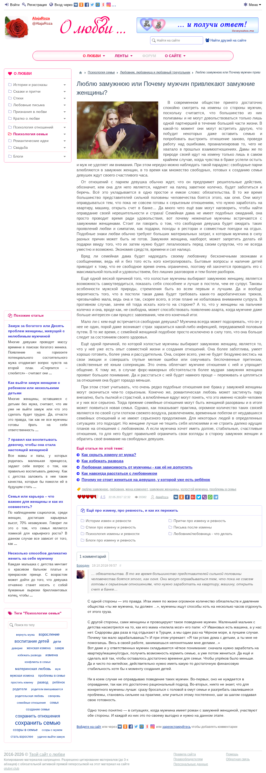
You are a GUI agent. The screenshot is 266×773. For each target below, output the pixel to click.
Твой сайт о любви (47, 754)
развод (42, 682)
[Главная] (80, 73)
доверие (17, 648)
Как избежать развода (102, 461)
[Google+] (193, 497)
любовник (117, 489)
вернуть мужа (25, 634)
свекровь (54, 695)
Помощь (232, 754)
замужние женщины (164, 489)
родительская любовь (29, 695)
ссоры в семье (25, 730)
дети (57, 641)
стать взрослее (22, 736)
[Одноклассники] (181, 497)
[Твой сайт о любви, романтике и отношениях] (92, 24)
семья (54, 702)
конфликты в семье (38, 661)
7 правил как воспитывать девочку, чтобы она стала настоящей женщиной (32, 444)
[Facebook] (187, 497)
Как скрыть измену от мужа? (109, 454)
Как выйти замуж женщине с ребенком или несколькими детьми (34, 388)
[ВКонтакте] (176, 497)
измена (51, 655)
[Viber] (204, 497)
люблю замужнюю (95, 489)
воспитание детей (32, 641)
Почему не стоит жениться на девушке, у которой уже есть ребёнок (146, 479)
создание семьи (38, 709)
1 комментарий (92, 556)
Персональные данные (191, 764)
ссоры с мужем (52, 729)
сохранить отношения (37, 716)
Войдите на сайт (89, 727)
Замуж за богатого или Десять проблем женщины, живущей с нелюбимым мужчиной (36, 331)
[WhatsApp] (210, 497)
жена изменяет (136, 489)
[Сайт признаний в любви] (197, 32)
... (113, 4)
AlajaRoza (41, 18)
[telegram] (216, 497)
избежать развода (29, 655)
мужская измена (22, 675)
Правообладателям (188, 759)
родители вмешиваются (47, 689)
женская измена (39, 648)
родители (20, 689)
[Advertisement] (37, 200)
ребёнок (58, 682)
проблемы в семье (222, 489)
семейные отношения (31, 702)
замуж (59, 648)
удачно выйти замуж (51, 736)
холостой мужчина (194, 489)
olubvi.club (11, 768)
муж (58, 668)
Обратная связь (238, 759)
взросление (49, 634)
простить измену (22, 682)
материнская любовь (33, 669)
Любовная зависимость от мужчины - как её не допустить (137, 467)
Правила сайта (185, 754)
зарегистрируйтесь (176, 727)
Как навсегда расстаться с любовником (119, 473)
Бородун (83, 565)
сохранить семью (38, 723)
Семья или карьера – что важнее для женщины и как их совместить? (35, 501)
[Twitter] (198, 497)
